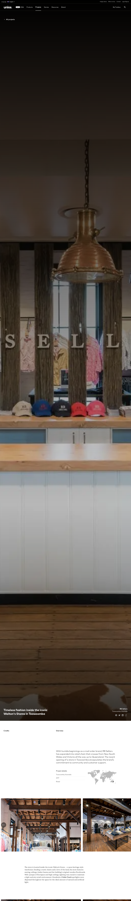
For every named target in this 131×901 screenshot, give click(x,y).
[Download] (72, 847)
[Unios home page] (8, 7)
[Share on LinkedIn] (123, 715)
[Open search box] (124, 7)
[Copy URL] (126, 715)
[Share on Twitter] (119, 715)
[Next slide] (127, 824)
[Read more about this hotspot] (34, 802)
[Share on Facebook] (116, 715)
